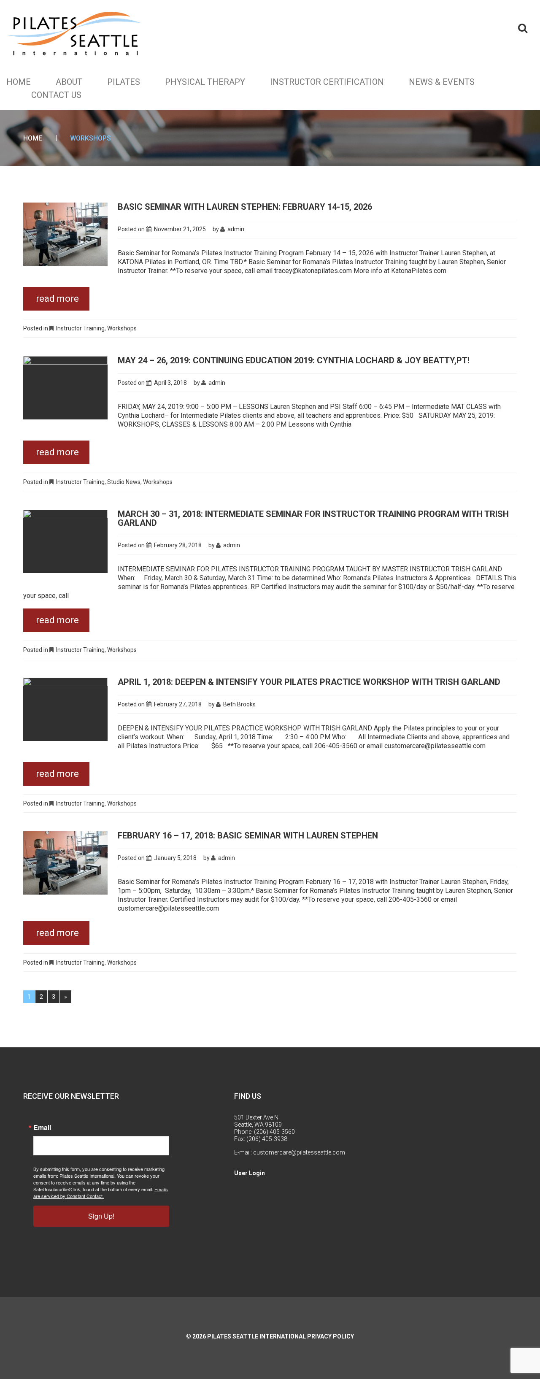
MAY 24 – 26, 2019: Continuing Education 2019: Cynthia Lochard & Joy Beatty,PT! (294, 360)
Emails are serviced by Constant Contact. (100, 1192)
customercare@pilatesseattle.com (299, 1152)
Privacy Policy (330, 1336)
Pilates (123, 82)
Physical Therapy (205, 82)
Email (42, 1127)
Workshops (122, 328)
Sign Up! (101, 1216)
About (69, 82)
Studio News (123, 482)
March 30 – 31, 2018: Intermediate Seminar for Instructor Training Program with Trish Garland (313, 518)
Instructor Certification (327, 82)
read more (57, 298)
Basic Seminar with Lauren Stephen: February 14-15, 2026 (245, 207)
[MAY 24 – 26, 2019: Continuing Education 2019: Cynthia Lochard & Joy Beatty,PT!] (65, 387)
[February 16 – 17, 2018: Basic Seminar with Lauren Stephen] (65, 863)
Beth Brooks (239, 704)
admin (235, 229)
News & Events (442, 82)
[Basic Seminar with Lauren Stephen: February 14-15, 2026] (65, 234)
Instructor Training (80, 328)
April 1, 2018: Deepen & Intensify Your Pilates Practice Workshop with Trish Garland (309, 682)
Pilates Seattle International (256, 1336)
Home (18, 82)
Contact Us (56, 95)
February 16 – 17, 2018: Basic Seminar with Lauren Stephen (248, 835)
